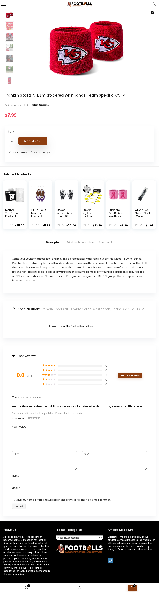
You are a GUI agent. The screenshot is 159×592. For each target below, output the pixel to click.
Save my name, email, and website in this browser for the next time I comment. (64, 500)
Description (53, 242)
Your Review (20, 426)
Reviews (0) (106, 242)
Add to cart (33, 141)
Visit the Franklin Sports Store (77, 326)
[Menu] (3, 4)
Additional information (80, 242)
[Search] (154, 4)
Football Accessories (40, 105)
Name (16, 475)
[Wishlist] (79, 588)
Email (16, 487)
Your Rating (18, 418)
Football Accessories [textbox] (78, 537)
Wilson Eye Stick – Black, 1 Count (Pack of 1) (143, 214)
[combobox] (79, 537)
